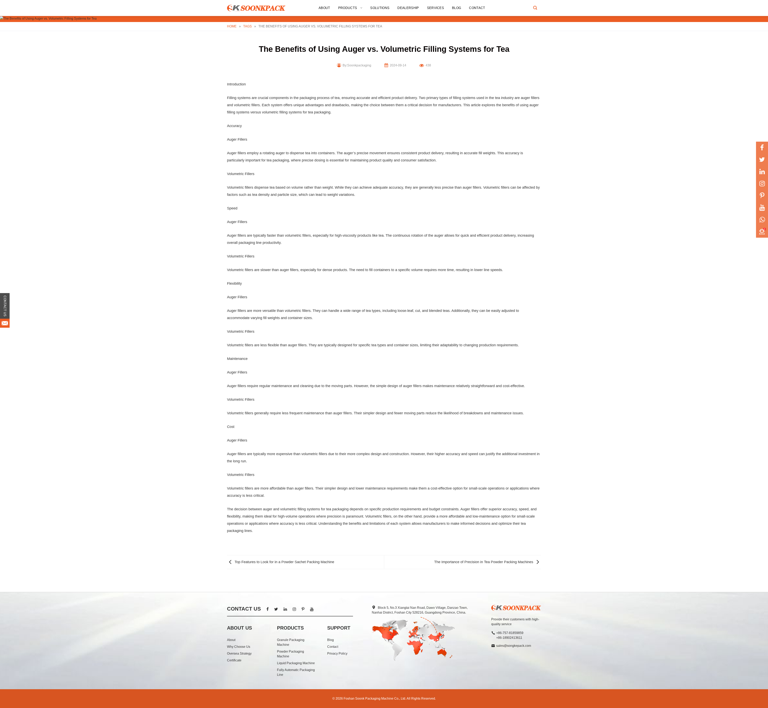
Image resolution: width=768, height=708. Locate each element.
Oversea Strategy (239, 653)
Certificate (234, 660)
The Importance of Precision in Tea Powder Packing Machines (484, 562)
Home (232, 26)
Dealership (408, 8)
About (324, 8)
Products (347, 8)
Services (435, 8)
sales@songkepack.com (513, 645)
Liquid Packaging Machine (296, 663)
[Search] (535, 7)
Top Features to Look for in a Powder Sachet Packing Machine (284, 562)
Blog (456, 8)
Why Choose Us (238, 646)
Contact (477, 8)
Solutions (379, 8)
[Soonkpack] (257, 8)
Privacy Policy (337, 653)
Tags (247, 26)
